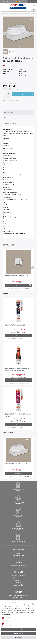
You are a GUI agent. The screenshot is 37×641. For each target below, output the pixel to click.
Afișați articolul (18, 380)
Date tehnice (7, 118)
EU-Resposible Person (10, 123)
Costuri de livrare (25, 288)
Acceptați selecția (18, 637)
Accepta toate (18, 630)
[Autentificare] (3, 1)
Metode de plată (18, 555)
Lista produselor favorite (12, 100)
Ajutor (18, 553)
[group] (18, 311)
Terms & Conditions (18, 575)
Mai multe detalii (9, 112)
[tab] (19, 112)
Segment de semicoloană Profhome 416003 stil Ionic (17, 275)
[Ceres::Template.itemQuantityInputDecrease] (8, 96)
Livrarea (18, 558)
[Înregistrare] (7, 1)
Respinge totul (18, 633)
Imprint (18, 583)
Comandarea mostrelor (18, 565)
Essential (7, 618)
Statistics (7, 620)
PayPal (6, 624)
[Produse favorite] (25, 1)
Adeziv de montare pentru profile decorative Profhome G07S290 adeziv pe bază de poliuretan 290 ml (17, 324)
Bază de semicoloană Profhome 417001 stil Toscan (16, 463)
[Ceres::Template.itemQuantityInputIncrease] (8, 93)
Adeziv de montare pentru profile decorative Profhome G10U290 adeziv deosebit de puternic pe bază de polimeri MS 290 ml (18, 414)
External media (8, 622)
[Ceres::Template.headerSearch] (33, 10)
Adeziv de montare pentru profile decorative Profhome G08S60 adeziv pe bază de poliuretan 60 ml (17, 369)
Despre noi (18, 562)
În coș (22, 94)
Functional (7, 626)
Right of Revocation (18, 578)
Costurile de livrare (19, 105)
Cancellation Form (18, 585)
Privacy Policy (18, 580)
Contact (18, 560)
